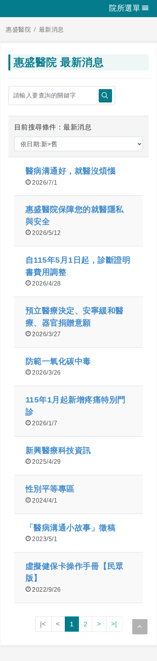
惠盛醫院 (18, 29)
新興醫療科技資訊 (58, 450)
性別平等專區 (50, 488)
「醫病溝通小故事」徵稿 (71, 527)
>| (114, 624)
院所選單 (124, 8)
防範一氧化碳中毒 (58, 361)
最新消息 (51, 29)
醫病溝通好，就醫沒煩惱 (71, 170)
